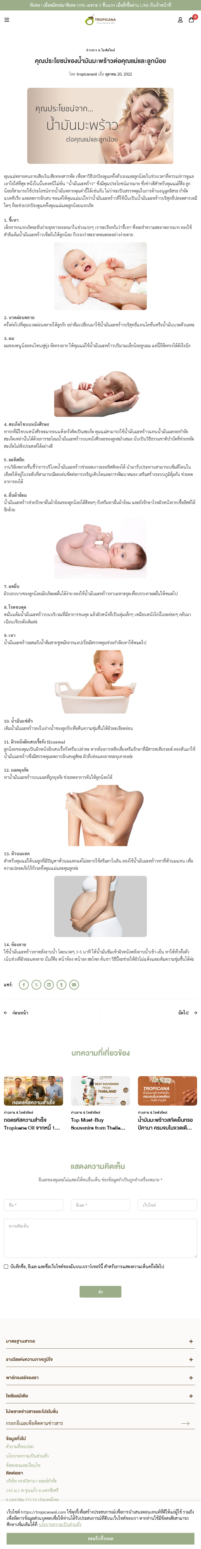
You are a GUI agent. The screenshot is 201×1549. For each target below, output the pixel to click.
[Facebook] (24, 985)
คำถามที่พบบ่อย (20, 1446)
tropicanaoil (83, 73)
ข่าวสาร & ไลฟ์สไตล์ (100, 50)
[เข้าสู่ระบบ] (180, 20)
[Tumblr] (61, 985)
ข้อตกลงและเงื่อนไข (23, 1465)
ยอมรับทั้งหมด (100, 1538)
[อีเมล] (74, 985)
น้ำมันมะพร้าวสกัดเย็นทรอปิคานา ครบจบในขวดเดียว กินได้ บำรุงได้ (165, 1128)
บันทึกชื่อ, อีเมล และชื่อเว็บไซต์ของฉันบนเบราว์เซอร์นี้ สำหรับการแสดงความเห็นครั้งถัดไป (87, 1266)
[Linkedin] (49, 985)
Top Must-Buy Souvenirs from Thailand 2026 (98, 1128)
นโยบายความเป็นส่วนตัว (60, 1524)
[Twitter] (36, 985)
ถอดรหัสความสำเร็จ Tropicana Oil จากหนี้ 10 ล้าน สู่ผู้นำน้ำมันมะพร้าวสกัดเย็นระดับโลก (31, 1132)
